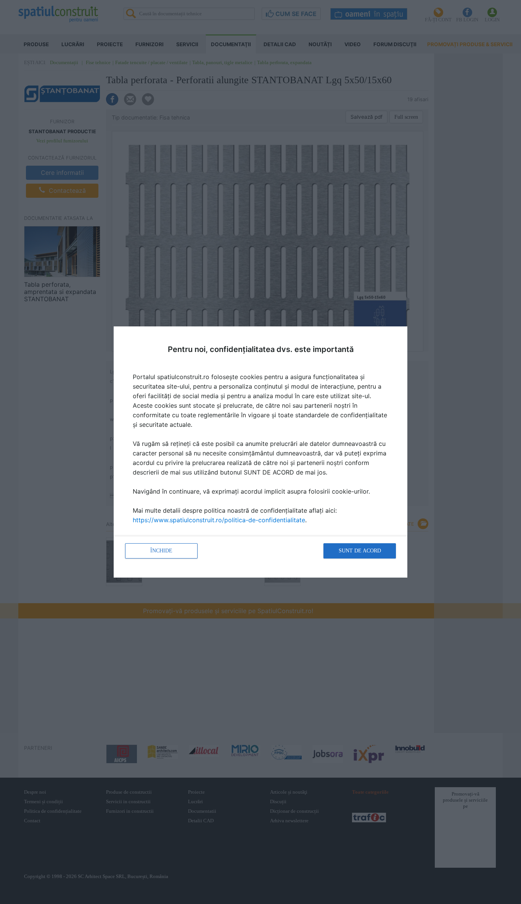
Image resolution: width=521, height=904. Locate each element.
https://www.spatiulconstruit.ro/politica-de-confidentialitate (219, 520)
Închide (161, 551)
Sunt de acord (360, 551)
